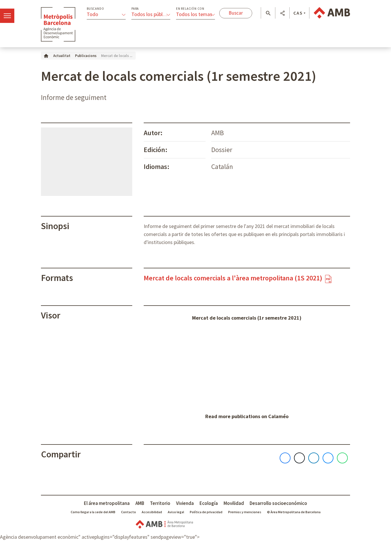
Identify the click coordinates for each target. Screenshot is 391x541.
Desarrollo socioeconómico (278, 503)
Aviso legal (176, 512)
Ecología (209, 503)
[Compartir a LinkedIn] (313, 458)
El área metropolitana (107, 503)
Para (135, 8)
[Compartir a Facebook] (285, 458)
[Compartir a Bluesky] (328, 458)
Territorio (160, 503)
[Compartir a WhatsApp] (342, 458)
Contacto (128, 512)
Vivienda (185, 503)
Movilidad (234, 503)
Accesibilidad (152, 512)
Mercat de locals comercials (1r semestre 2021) (246, 317)
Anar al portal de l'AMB (332, 13)
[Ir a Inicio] (46, 55)
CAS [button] (298, 13)
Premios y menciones (244, 512)
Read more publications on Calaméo (247, 416)
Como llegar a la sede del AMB (93, 512)
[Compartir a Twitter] (299, 458)
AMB (139, 503)
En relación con (190, 8)
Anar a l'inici (58, 24)
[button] (268, 13)
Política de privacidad (206, 512)
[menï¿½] (7, 16)
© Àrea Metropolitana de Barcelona (294, 512)
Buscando (95, 8)
